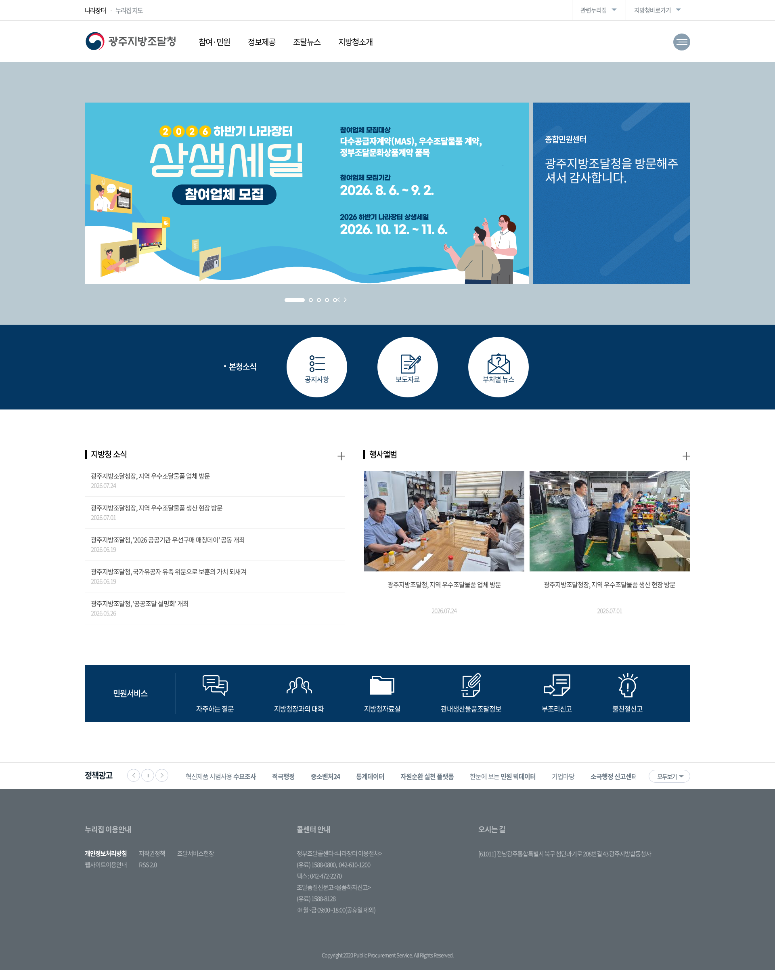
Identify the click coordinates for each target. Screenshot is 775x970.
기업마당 (563, 776)
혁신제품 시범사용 (221, 776)
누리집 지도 (128, 10)
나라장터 (95, 10)
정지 (147, 775)
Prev (338, 300)
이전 (133, 775)
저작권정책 (152, 853)
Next (345, 300)
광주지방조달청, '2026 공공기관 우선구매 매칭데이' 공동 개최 (168, 539)
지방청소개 (355, 42)
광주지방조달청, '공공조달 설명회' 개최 (140, 603)
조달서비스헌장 (195, 853)
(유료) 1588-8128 (316, 898)
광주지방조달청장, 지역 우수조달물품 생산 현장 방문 (156, 507)
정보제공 (261, 42)
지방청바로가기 (652, 10)
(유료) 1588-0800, (317, 864)
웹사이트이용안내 (106, 864)
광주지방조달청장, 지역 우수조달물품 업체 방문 (150, 476)
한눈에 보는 (503, 776)
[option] (221, 776)
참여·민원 (214, 42)
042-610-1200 (354, 864)
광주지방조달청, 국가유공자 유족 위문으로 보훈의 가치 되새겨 (168, 571)
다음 (161, 775)
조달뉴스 (306, 42)
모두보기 (667, 776)
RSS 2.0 (148, 864)
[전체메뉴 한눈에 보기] (681, 42)
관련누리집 (593, 10)
